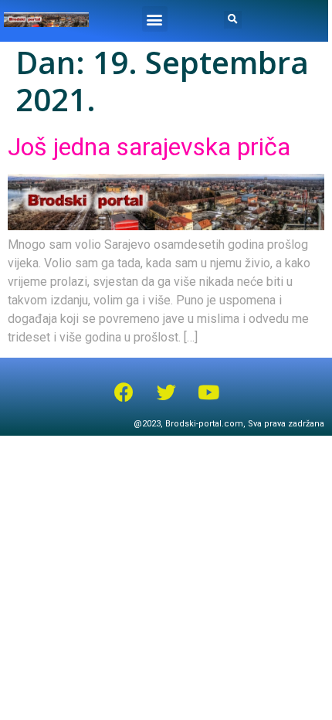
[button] (155, 19)
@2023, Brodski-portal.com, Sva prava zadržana (229, 424)
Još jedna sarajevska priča (149, 146)
